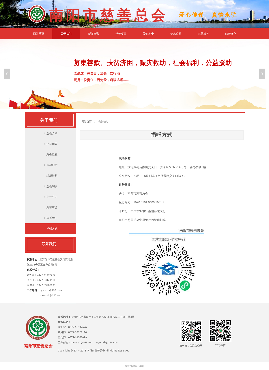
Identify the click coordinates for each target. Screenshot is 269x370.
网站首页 (86, 121)
